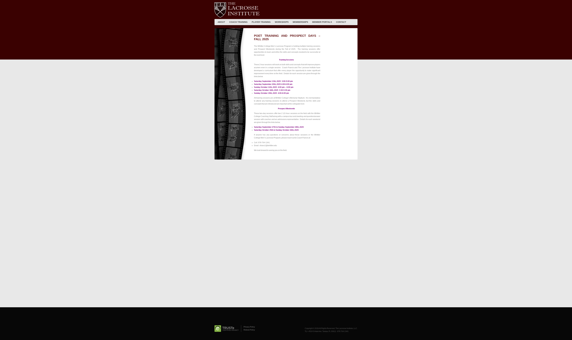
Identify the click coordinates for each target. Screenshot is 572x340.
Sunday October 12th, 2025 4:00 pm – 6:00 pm (273, 87)
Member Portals (322, 22)
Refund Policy (249, 330)
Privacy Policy (249, 327)
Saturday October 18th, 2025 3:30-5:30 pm (272, 90)
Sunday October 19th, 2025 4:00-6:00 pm (271, 93)
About (221, 22)
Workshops (282, 22)
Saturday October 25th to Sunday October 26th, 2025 (276, 130)
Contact (341, 22)
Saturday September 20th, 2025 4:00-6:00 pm (273, 84)
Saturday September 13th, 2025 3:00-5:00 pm (273, 81)
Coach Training (238, 22)
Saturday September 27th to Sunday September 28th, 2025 (279, 127)
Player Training (261, 22)
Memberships (300, 22)
